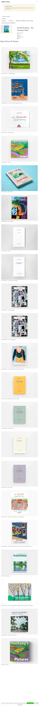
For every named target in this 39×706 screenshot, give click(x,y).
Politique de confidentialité (18, 701)
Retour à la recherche (6, 16)
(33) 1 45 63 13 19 (5, 693)
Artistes (4, 21)
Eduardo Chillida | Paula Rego (24, 21)
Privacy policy (20, 704)
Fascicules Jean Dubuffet (8, 23)
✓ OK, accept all (30, 703)
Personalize (36, 703)
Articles (11, 21)
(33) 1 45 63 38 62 (14, 693)
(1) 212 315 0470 (33, 693)
